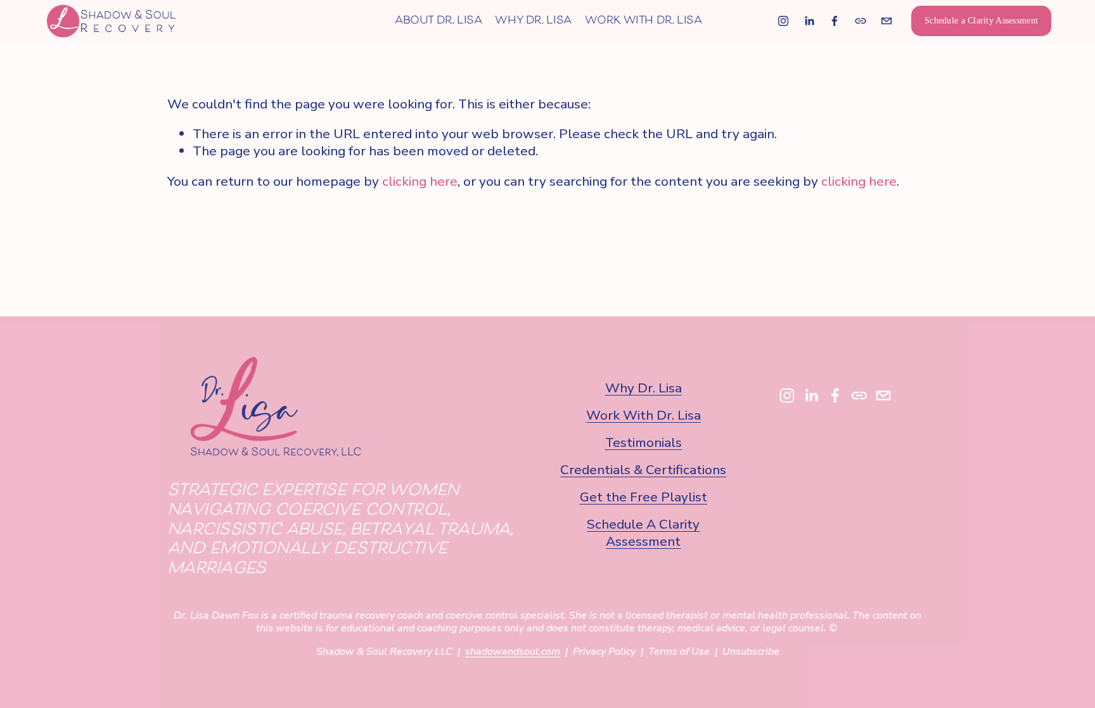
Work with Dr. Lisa (643, 21)
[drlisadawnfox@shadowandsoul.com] (886, 21)
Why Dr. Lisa (533, 21)
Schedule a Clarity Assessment (981, 20)
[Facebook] (834, 21)
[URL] (860, 21)
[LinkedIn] (809, 21)
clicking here (420, 181)
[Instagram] (783, 21)
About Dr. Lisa (438, 21)
